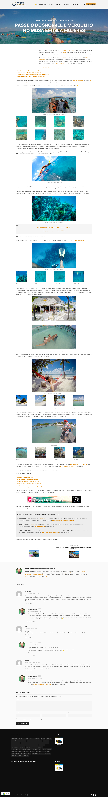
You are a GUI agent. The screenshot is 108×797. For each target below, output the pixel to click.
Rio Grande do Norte (26, 753)
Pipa (39, 749)
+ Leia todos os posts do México (47, 67)
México (40, 539)
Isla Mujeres (62, 20)
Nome (17, 712)
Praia (20, 751)
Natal (33, 747)
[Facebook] (87, 795)
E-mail (43, 712)
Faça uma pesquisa (40, 526)
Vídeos (19, 755)
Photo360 (34, 749)
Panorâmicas (39, 747)
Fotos (13, 745)
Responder (29, 603)
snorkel (55, 539)
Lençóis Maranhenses (38, 574)
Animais (26, 738)
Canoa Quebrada (22, 740)
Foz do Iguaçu (20, 745)
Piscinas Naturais (46, 749)
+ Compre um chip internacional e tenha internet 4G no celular (32, 74)
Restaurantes (39, 751)
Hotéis (27, 745)
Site (68, 712)
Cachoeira (49, 738)
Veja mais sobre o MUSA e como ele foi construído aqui (54, 227)
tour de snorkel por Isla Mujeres (78, 464)
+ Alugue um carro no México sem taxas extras (28, 72)
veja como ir (63, 57)
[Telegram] (93, 795)
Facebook (37, 576)
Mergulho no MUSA (61, 63)
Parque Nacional (16, 749)
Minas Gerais (15, 747)
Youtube (48, 576)
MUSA (18, 186)
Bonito (43, 738)
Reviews (47, 751)
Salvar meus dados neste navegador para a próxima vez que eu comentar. (33, 719)
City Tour (29, 740)
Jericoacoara (34, 745)
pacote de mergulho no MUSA (68, 466)
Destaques (19, 539)
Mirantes (22, 747)
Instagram (27, 576)
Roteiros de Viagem (37, 753)
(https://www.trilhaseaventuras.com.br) (44, 568)
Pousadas (14, 751)
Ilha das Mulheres (69, 50)
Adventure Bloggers (17, 738)
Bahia (31, 738)
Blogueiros (37, 738)
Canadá (14, 740)
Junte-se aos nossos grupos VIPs (50, 532)
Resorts (32, 751)
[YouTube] (96, 795)
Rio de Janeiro (15, 753)
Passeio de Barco (47, 539)
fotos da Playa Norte (78, 80)
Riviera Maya (70, 20)
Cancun (64, 52)
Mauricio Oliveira (32, 609)
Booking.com (41, 518)
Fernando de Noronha (80, 240)
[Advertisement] (27, 57)
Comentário (18, 699)
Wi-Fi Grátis (26, 755)
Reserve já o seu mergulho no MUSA (54, 231)
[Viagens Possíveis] (18, 4)
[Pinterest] (91, 795)
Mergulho (33, 539)
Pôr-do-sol (26, 751)
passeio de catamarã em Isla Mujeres (42, 684)
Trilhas (14, 755)
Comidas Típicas (38, 740)
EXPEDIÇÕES (91, 4)
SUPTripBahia (47, 753)
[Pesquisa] (84, 4)
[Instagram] (89, 795)
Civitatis (33, 524)
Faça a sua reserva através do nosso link (63, 520)
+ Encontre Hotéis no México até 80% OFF (50, 69)
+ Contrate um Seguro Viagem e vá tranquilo (27, 70)
